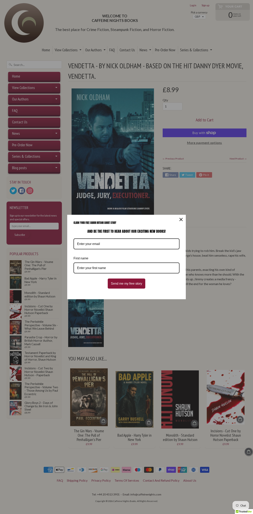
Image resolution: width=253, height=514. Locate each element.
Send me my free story (126, 283)
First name (81, 258)
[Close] (181, 219)
